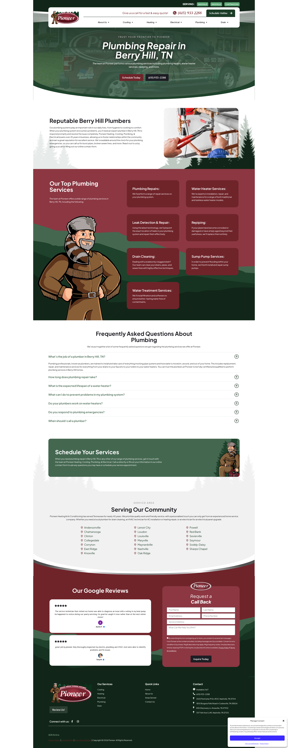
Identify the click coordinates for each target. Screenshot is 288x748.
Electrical (174, 22)
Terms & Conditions (83, 740)
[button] (283, 721)
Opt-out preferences (252, 743)
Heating (150, 22)
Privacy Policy (264, 743)
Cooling (127, 22)
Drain (223, 22)
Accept (257, 738)
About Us (102, 22)
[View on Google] (100, 622)
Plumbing (200, 22)
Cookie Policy (67, 740)
